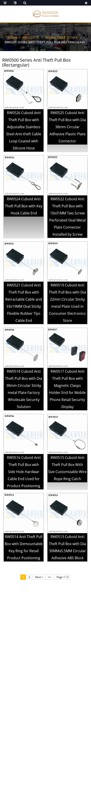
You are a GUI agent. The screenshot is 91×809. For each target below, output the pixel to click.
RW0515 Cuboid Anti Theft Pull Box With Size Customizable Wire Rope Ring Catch (67, 468)
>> (49, 577)
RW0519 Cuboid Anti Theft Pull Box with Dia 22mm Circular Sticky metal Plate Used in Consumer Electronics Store (67, 303)
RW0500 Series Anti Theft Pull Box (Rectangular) (45, 42)
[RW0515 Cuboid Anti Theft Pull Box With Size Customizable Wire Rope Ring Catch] (67, 434)
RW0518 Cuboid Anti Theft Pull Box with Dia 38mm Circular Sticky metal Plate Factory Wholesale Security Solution (23, 389)
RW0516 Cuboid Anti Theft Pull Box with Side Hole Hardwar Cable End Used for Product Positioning (24, 471)
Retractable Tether (61, 37)
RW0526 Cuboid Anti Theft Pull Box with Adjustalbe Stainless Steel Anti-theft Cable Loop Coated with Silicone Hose (23, 130)
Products (31, 37)
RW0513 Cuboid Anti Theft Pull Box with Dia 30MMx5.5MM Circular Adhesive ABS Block (67, 547)
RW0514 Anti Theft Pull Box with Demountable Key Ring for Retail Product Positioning (24, 547)
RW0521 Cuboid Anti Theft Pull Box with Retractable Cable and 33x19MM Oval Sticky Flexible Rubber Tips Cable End (23, 303)
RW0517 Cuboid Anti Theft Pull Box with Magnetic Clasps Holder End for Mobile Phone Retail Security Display (67, 389)
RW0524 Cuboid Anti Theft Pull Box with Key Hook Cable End (23, 206)
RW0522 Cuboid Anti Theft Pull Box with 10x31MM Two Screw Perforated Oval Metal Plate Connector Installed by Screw (67, 217)
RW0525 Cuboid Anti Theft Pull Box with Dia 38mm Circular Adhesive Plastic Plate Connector (67, 126)
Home (12, 37)
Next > (39, 577)
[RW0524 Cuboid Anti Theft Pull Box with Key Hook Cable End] (24, 175)
